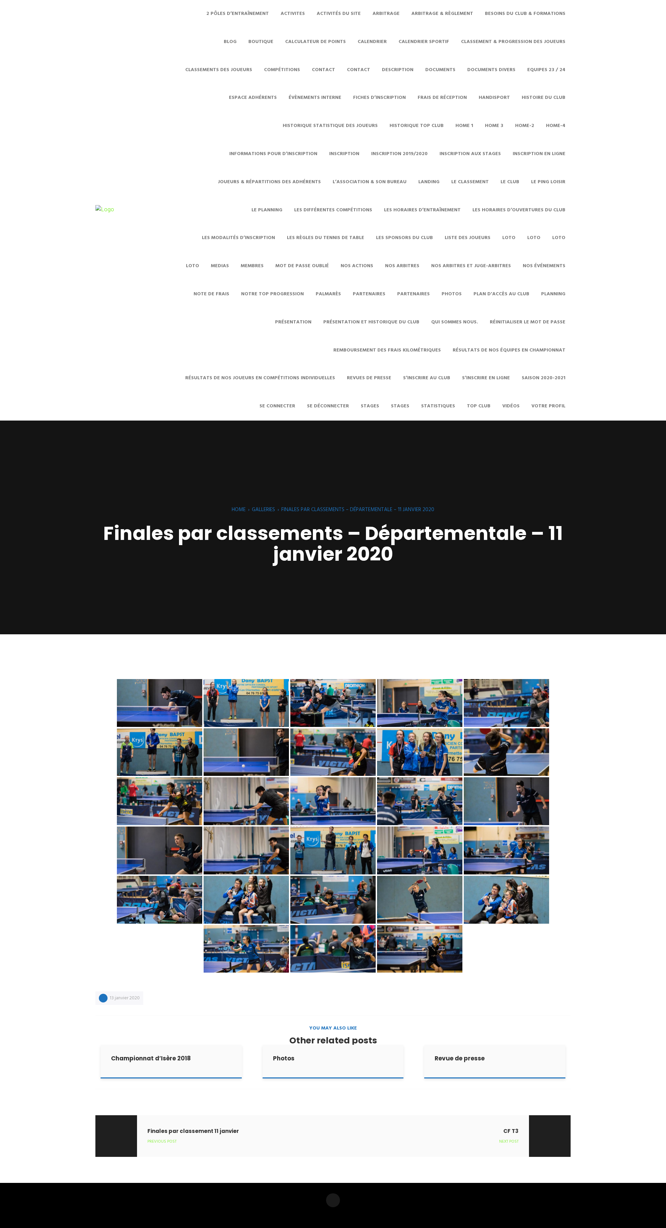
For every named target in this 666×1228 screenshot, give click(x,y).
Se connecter (277, 406)
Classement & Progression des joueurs (513, 42)
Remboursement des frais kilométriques (387, 350)
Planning (553, 294)
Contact (358, 70)
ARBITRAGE (386, 14)
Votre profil (548, 406)
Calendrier (372, 42)
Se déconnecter (328, 406)
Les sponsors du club (404, 238)
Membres (252, 266)
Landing (428, 182)
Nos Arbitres (402, 266)
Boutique (260, 42)
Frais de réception (442, 98)
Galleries (263, 510)
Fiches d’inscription (379, 98)
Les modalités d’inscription (238, 238)
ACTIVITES (293, 14)
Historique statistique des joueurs (330, 126)
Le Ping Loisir (548, 182)
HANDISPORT (494, 98)
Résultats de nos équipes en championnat (509, 350)
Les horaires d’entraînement (422, 210)
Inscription (344, 154)
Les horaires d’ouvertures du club (518, 210)
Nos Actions (357, 266)
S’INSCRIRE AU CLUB (426, 378)
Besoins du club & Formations (525, 14)
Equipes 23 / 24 (546, 70)
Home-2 (524, 126)
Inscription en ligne (539, 154)
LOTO (558, 238)
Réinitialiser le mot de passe (527, 322)
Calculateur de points (315, 42)
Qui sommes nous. (454, 322)
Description (397, 70)
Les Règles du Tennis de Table (325, 238)
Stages (400, 406)
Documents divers (491, 70)
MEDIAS (220, 266)
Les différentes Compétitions (333, 210)
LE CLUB (510, 182)
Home (239, 510)
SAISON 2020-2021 (543, 378)
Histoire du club (543, 98)
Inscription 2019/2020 (399, 154)
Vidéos (511, 406)
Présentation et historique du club (371, 322)
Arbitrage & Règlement (442, 14)
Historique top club (417, 126)
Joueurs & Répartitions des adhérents (269, 182)
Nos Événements (544, 266)
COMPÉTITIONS (282, 70)
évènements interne (315, 98)
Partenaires (369, 294)
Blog (230, 42)
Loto (508, 238)
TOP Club (478, 406)
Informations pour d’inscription (273, 154)
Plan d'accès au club (501, 294)
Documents (440, 70)
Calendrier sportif (424, 42)
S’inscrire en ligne (486, 378)
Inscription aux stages (470, 154)
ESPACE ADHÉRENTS (253, 98)
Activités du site (339, 14)
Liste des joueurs (467, 238)
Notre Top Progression (272, 294)
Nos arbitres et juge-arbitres (471, 266)
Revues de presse (369, 378)
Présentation (293, 322)
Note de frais (211, 294)
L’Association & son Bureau (370, 182)
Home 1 (464, 126)
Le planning (266, 210)
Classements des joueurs (218, 70)
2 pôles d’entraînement (237, 14)
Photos (452, 294)
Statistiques (438, 406)
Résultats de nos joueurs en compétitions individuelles (260, 378)
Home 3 (494, 126)
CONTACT (323, 70)
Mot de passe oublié (302, 266)
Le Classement (470, 182)
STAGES (370, 406)
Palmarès (328, 294)
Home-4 (555, 126)
